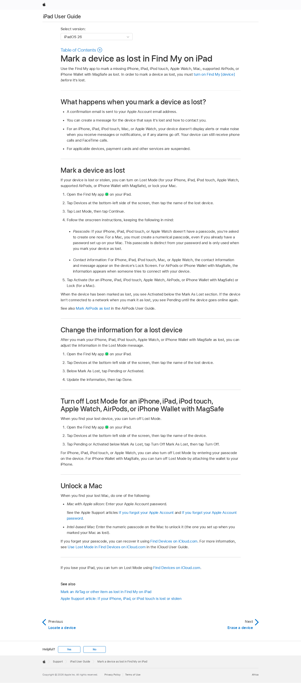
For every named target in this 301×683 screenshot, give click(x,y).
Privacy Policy (112, 674)
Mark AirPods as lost (93, 308)
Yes (69, 649)
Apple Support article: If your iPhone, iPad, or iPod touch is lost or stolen (121, 598)
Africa (255, 674)
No (94, 649)
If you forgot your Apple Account (146, 512)
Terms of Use (132, 674)
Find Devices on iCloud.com (173, 541)
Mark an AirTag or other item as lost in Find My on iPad (106, 591)
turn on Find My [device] (214, 74)
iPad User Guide (62, 16)
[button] (82, 50)
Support (58, 661)
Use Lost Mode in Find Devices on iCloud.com (107, 547)
